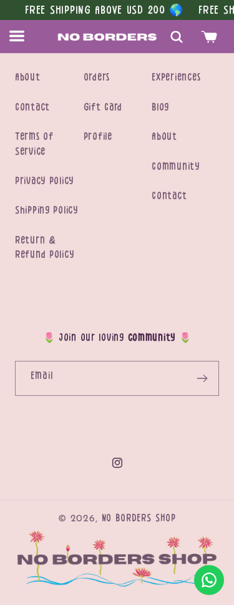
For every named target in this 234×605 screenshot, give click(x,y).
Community (175, 166)
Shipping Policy (46, 210)
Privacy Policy (44, 181)
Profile (98, 136)
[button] (24, 36)
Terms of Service (34, 143)
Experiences (176, 77)
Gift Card (103, 107)
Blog (160, 107)
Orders (97, 77)
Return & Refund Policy (44, 247)
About (28, 77)
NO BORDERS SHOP (139, 518)
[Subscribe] (201, 378)
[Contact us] (209, 580)
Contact (32, 107)
